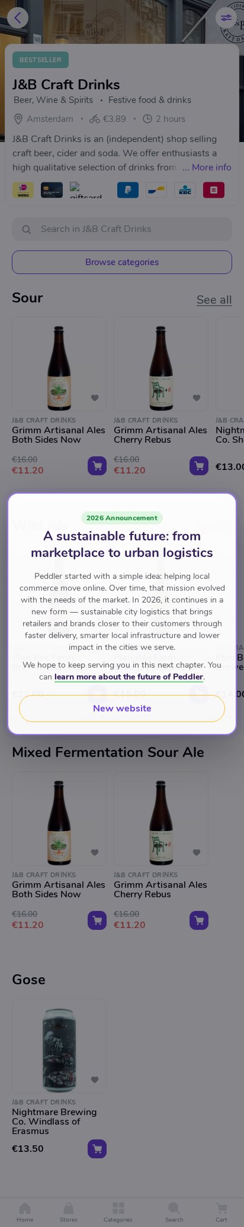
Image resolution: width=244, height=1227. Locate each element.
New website (122, 708)
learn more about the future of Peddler (128, 676)
